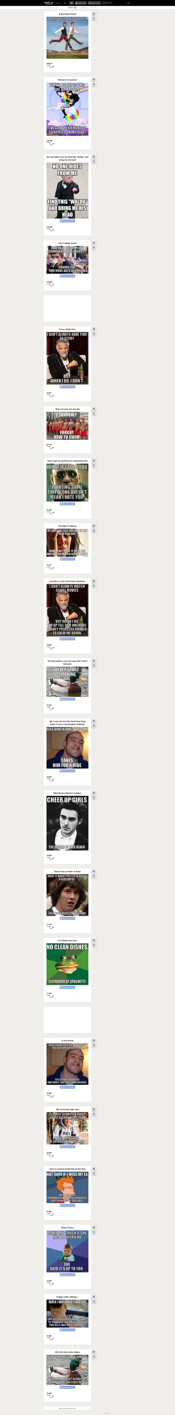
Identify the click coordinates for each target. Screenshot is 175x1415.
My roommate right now (67, 1109)
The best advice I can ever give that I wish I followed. (67, 662)
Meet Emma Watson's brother (67, 793)
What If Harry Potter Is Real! (67, 871)
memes (91, 7)
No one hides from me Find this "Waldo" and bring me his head (67, 158)
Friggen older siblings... (67, 1296)
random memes (71, 3)
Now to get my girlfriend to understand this (67, 460)
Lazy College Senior (67, 243)
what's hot (58, 3)
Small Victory (67, 1227)
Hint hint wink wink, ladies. (67, 1352)
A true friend (67, 1040)
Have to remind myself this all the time (67, 1168)
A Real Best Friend (67, 13)
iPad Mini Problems (67, 526)
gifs (95, 7)
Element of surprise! (67, 79)
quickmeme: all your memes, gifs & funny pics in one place (49, 3)
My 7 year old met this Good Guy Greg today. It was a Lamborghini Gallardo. (67, 723)
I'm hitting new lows (67, 940)
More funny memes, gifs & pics (67, 1408)
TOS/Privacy (107, 1413)
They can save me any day (67, 408)
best (65, 3)
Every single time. (67, 329)
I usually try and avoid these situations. (67, 581)
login (128, 3)
